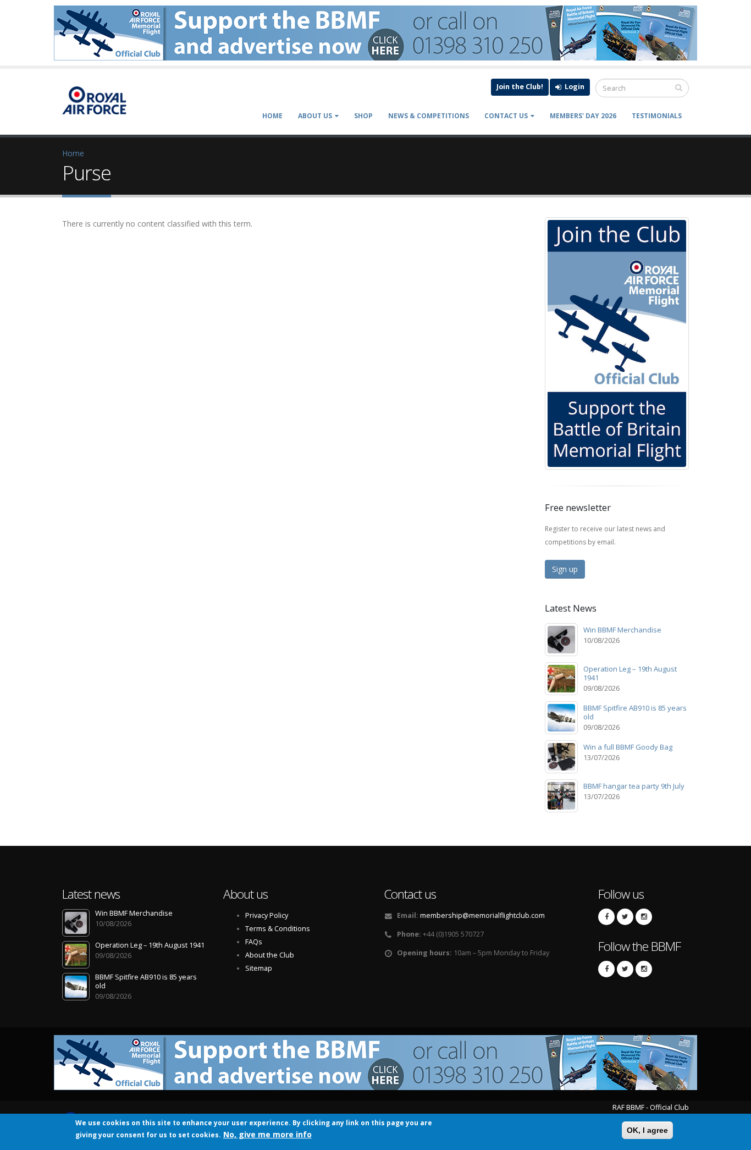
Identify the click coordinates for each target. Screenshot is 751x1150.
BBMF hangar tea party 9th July (633, 786)
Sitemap (258, 968)
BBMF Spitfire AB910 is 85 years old (635, 712)
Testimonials (657, 115)
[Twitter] (625, 917)
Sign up (565, 569)
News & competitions (428, 115)
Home (272, 115)
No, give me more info (267, 1134)
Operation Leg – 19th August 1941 (630, 673)
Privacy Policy (266, 915)
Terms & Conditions (277, 928)
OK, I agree (647, 1130)
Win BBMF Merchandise (622, 630)
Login (573, 86)
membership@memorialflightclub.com (482, 915)
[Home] (100, 100)
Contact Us (506, 115)
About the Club (269, 955)
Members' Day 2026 (583, 115)
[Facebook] (606, 917)
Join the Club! (519, 86)
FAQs (253, 942)
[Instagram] (644, 917)
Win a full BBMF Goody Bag (627, 747)
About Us (315, 115)
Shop (363, 115)
